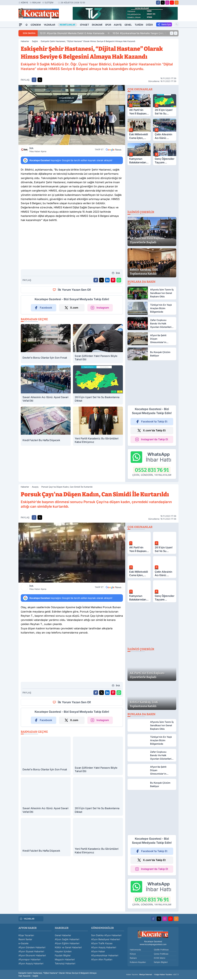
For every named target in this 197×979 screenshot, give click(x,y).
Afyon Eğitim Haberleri (67, 943)
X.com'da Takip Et (154, 430)
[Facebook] (158, 3)
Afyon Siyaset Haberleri (31, 951)
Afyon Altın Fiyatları (101, 959)
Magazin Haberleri (65, 959)
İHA (37, 150)
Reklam (36, 2)
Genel (128, 24)
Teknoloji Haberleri (65, 963)
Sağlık (35, 41)
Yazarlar (49, 24)
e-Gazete (23, 943)
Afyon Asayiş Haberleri (30, 963)
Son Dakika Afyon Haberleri (106, 935)
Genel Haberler (63, 935)
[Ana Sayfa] (26, 25)
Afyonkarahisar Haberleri (104, 955)
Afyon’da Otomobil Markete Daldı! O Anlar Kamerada (72, 33)
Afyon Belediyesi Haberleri (105, 939)
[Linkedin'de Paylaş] (107, 280)
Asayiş (118, 24)
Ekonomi (97, 24)
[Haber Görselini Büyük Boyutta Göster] (71, 115)
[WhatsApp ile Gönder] (119, 280)
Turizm (139, 24)
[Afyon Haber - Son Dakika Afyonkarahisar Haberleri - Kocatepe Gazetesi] (153, 934)
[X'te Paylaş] (39, 79)
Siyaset (84, 24)
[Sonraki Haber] (175, 33)
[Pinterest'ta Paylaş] (113, 280)
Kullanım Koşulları (138, 962)
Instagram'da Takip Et (154, 439)
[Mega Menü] (20, 24)
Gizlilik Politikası (161, 949)
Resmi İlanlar (25, 939)
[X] (163, 3)
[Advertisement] (72, 247)
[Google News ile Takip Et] (113, 149)
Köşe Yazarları (26, 935)
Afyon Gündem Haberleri (31, 947)
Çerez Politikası (161, 954)
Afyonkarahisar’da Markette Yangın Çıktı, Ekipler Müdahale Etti (150, 33)
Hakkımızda (135, 949)
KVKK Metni (159, 958)
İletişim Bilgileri (161, 962)
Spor (108, 24)
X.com (74, 307)
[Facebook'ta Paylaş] (34, 79)
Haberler (25, 41)
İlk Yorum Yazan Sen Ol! (74, 289)
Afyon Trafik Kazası (101, 943)
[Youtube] (172, 3)
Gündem (36, 24)
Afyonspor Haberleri (29, 959)
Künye (24, 2)
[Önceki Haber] (171, 33)
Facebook (46, 307)
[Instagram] (167, 3)
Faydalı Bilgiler (63, 955)
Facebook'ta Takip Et (154, 421)
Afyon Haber (98, 951)
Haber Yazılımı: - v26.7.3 (152, 974)
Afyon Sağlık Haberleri (67, 939)
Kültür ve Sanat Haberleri (68, 947)
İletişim (49, 2)
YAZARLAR (29, 918)
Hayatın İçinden (63, 951)
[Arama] (177, 24)
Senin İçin (166, 24)
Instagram (102, 307)
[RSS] (177, 3)
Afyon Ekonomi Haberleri (32, 955)
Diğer (149, 24)
